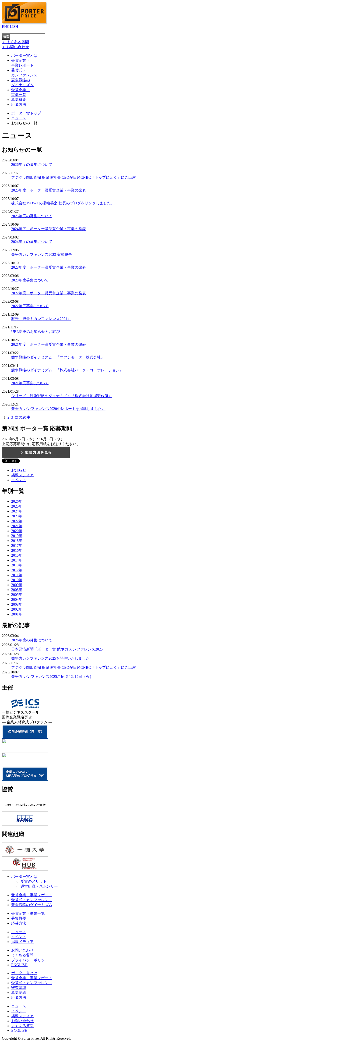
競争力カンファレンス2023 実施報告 (41, 254)
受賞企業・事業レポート (31, 895)
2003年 (16, 604)
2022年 (16, 521)
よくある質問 (22, 955)
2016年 (16, 550)
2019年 (16, 536)
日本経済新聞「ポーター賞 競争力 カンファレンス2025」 (58, 649)
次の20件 (22, 417)
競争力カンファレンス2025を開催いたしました (50, 658)
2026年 (16, 501)
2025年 (16, 506)
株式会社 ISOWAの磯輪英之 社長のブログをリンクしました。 (63, 203)
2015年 (16, 555)
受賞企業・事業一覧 (28, 913)
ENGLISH (10, 26)
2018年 (16, 541)
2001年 (16, 614)
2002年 (16, 609)
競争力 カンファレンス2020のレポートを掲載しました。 (58, 409)
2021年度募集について (30, 383)
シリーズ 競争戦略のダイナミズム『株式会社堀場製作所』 (61, 396)
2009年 (16, 585)
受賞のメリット (34, 881)
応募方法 (18, 105)
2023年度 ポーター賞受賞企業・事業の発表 (48, 267)
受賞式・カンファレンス (31, 900)
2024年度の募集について (31, 242)
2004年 (16, 599)
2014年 (16, 560)
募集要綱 (18, 993)
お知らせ (18, 470)
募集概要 (18, 100)
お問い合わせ (22, 950)
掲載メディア (22, 475)
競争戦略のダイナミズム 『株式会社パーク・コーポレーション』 (67, 370)
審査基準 (18, 988)
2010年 (16, 580)
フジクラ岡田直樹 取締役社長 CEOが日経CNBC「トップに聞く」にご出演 (73, 177)
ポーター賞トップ (26, 113)
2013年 (16, 565)
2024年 (16, 511)
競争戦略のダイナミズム (31, 905)
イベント (18, 480)
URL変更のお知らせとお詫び (35, 332)
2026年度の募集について (31, 165)
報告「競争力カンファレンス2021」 (41, 319)
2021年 (16, 526)
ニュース (18, 118)
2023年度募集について (30, 280)
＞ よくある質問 (15, 42)
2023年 (16, 516)
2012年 (16, 570)
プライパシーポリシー (30, 960)
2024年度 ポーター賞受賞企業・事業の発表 (48, 229)
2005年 (16, 595)
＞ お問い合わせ (15, 47)
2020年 (16, 531)
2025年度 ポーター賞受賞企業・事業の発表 (48, 190)
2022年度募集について (30, 306)
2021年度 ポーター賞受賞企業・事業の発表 (48, 344)
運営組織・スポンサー (39, 886)
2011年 (16, 575)
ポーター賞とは (24, 55)
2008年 (16, 590)
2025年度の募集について (31, 216)
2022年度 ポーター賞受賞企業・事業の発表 (48, 293)
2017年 (16, 546)
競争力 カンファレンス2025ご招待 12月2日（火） (52, 677)
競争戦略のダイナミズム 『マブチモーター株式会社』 (58, 357)
